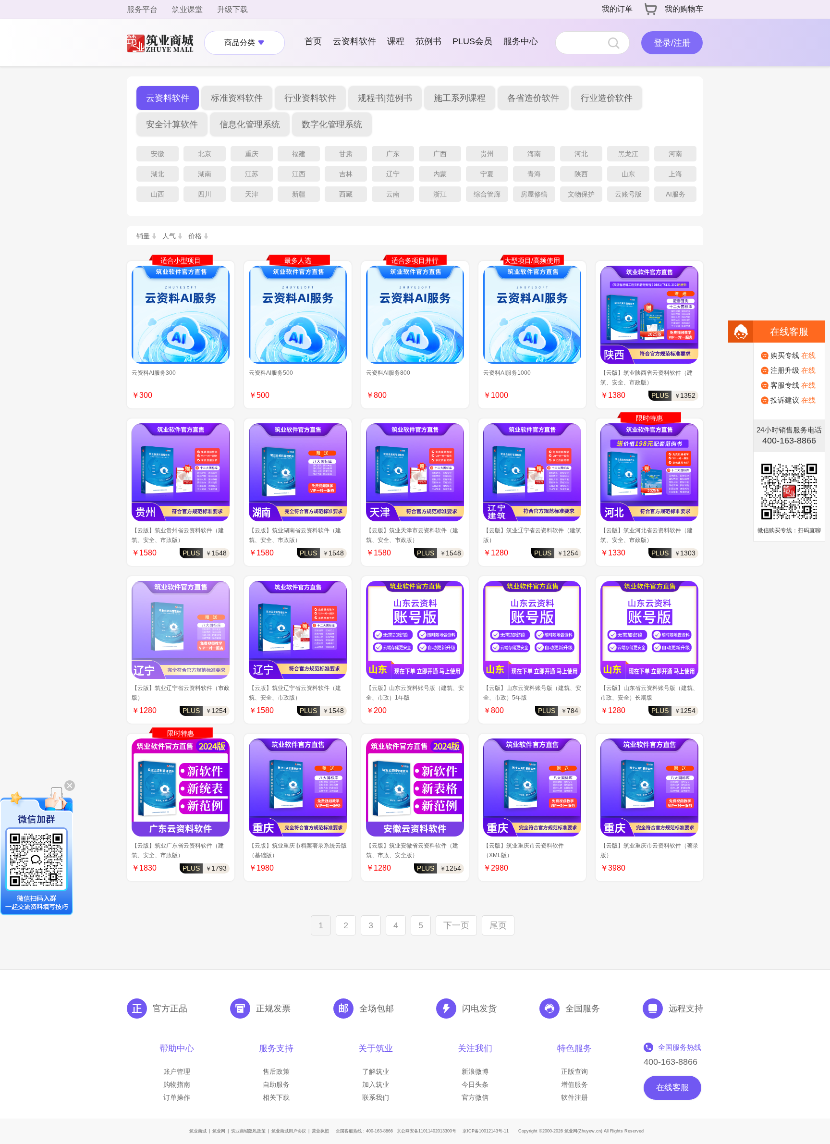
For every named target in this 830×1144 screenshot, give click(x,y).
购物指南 (176, 1084)
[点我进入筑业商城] (165, 42)
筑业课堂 (187, 9)
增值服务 (574, 1084)
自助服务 (276, 1084)
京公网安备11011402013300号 (426, 1131)
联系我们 (375, 1097)
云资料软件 (354, 41)
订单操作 (176, 1097)
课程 (395, 41)
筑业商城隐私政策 (248, 1131)
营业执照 (320, 1131)
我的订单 (617, 9)
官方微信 (475, 1097)
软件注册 (574, 1097)
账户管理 (176, 1071)
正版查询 (574, 1071)
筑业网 (218, 1131)
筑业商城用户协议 (288, 1131)
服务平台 (142, 9)
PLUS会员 (472, 41)
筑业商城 (198, 1131)
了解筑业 (375, 1071)
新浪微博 (475, 1071)
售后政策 (276, 1071)
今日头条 (475, 1084)
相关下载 (276, 1097)
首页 (313, 41)
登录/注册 (672, 43)
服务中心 (520, 41)
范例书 (428, 41)
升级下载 (232, 9)
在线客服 (672, 1087)
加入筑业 (375, 1084)
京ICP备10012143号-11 (486, 1131)
